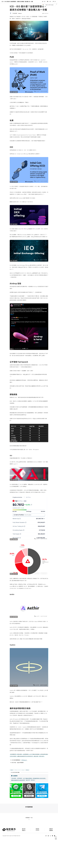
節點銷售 (27, 769)
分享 (55, 1)
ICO (19, 769)
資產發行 (11, 769)
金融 (43, 13)
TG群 (44, 1)
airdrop (23, 769)
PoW (16, 769)
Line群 (50, 1)
